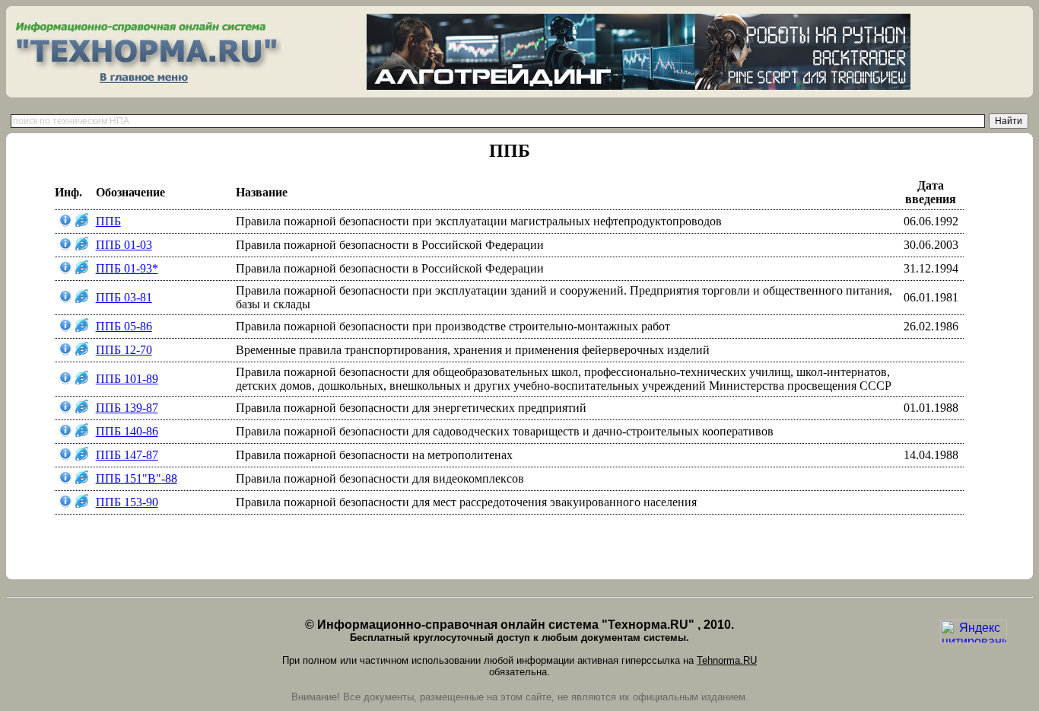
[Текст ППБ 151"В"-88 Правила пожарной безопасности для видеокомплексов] (82, 479)
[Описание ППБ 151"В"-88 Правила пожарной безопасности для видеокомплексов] (65, 479)
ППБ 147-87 (127, 454)
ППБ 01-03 (124, 244)
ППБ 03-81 (124, 297)
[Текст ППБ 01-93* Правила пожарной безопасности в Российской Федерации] (82, 269)
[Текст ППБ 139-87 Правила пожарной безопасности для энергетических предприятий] (82, 409)
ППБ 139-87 (127, 407)
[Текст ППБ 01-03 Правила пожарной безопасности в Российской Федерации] (82, 246)
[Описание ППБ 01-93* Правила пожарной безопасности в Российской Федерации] (65, 269)
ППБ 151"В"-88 (136, 478)
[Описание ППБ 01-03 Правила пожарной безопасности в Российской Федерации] (65, 246)
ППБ (108, 221)
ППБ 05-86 (124, 326)
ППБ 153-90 (127, 502)
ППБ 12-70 (124, 349)
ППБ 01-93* (127, 268)
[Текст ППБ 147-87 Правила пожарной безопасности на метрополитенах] (82, 456)
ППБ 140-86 (127, 431)
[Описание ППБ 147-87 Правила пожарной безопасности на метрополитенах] (65, 456)
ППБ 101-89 (127, 378)
